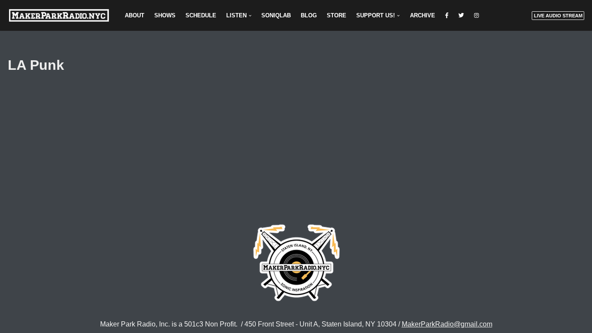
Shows (165, 15)
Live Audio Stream (558, 15)
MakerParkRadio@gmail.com (447, 324)
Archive (422, 15)
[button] (250, 15)
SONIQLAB (276, 15)
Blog (309, 15)
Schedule (200, 15)
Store (336, 15)
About (134, 15)
